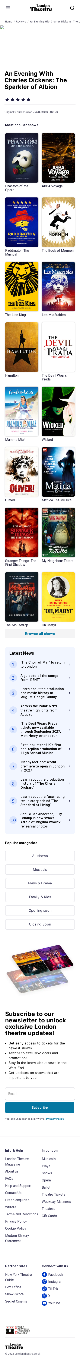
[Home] (41, 7)
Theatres (48, 1209)
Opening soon (40, 910)
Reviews (21, 21)
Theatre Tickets (53, 1194)
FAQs (9, 1179)
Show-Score (14, 1294)
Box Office (13, 1287)
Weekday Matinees (56, 1202)
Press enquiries (17, 1200)
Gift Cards (49, 1216)
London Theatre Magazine (17, 1161)
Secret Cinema (16, 1301)
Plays (46, 1166)
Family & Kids (40, 897)
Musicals (40, 869)
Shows (47, 1173)
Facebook (55, 1275)
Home (8, 21)
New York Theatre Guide (18, 1277)
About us (12, 1171)
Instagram (55, 1282)
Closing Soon (40, 924)
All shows (40, 856)
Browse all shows (40, 634)
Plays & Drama (40, 883)
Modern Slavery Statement (17, 1238)
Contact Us (13, 1193)
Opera (46, 1180)
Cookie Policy (15, 1228)
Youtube (54, 1303)
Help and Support (18, 1186)
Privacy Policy (55, 1118)
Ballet (46, 1187)
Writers (10, 1207)
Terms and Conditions (21, 1214)
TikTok (53, 1289)
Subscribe (40, 1108)
